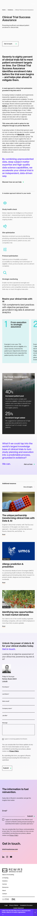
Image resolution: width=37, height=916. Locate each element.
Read (3, 534)
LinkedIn (5, 681)
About (4, 890)
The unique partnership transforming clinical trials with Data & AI (18, 518)
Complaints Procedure (26, 905)
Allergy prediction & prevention (13, 565)
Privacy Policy (14, 751)
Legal (6, 905)
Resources (5, 887)
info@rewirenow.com (10, 849)
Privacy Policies (13, 905)
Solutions (10, 10)
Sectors (4, 884)
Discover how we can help (12, 182)
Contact (4, 893)
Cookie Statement (18, 908)
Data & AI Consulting (8, 874)
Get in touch (8, 44)
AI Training (5, 878)
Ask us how (28, 464)
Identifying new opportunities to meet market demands (17, 613)
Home (4, 10)
